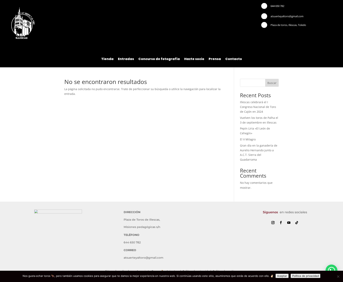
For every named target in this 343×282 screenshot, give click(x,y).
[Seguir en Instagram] (273, 222)
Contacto (233, 59)
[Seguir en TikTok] (297, 222)
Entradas (126, 59)
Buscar (272, 83)
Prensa (215, 59)
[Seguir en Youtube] (289, 222)
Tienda (107, 59)
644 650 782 (277, 6)
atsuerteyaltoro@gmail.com (287, 16)
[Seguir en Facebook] (281, 222)
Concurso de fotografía (159, 59)
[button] (331, 270)
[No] (338, 276)
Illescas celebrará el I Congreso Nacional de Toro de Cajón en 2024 (258, 106)
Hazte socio (194, 59)
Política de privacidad (305, 275)
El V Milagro (248, 139)
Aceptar (282, 275)
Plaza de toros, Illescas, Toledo (288, 25)
